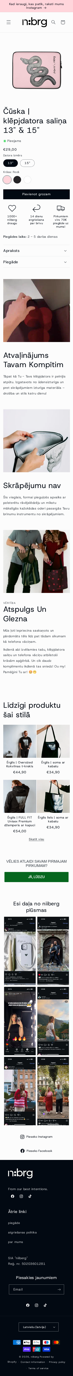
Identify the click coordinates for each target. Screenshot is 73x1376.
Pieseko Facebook (39, 1151)
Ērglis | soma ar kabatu (53, 764)
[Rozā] (7, 180)
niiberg (35, 1356)
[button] (8, 22)
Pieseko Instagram (39, 1137)
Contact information (33, 1362)
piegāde (14, 1223)
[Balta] (27, 180)
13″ (10, 163)
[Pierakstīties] (59, 1289)
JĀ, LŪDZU (36, 877)
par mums (15, 1242)
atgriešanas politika (22, 1232)
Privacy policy (57, 1362)
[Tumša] (17, 180)
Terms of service (38, 1368)
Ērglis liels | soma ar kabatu (53, 819)
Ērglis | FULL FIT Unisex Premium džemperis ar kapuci (19, 821)
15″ (27, 163)
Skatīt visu (36, 839)
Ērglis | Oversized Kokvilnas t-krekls (19, 764)
